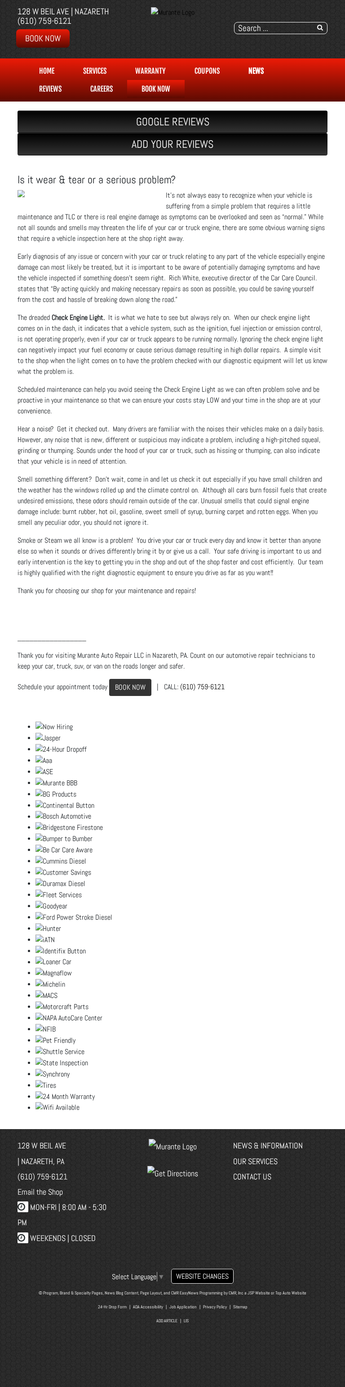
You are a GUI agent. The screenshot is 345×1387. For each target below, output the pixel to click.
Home (46, 70)
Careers (101, 88)
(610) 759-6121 (44, 21)
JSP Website (259, 1293)
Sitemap (240, 1307)
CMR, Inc (236, 1293)
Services (94, 70)
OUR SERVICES (255, 1161)
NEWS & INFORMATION (268, 1145)
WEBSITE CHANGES (202, 1276)
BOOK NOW (130, 687)
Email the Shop (40, 1192)
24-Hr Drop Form (112, 1307)
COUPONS (207, 70)
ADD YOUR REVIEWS (172, 144)
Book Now (43, 38)
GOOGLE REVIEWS (172, 122)
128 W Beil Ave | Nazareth (63, 11)
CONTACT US (252, 1176)
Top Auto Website (290, 1293)
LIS (186, 1321)
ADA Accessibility (148, 1307)
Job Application (183, 1307)
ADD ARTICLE (166, 1321)
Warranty (150, 70)
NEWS (256, 70)
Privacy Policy (215, 1307)
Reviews (50, 88)
